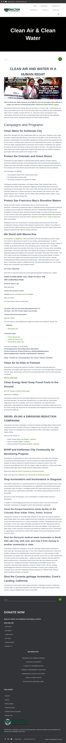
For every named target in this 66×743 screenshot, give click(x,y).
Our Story (8, 626)
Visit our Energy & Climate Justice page (16, 391)
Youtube (6, 2)
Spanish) (27, 441)
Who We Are (44, 6)
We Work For (55, 6)
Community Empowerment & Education (33, 669)
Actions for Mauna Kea (15, 339)
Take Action (56, 10)
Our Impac (8, 630)
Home (35, 6)
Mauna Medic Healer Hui (16, 342)
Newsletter (8, 715)
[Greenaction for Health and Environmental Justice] (12, 10)
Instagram (3, 2)
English (26, 439)
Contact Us (8, 646)
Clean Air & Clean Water (33, 662)
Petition (12, 318)
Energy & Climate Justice (33, 677)
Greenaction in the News (13, 711)
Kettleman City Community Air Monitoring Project (33, 475)
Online (21, 291)
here (9, 273)
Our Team (8, 638)
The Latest (45, 10)
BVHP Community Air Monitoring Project (31, 471)
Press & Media (9, 703)
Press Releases (10, 707)
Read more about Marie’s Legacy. (47, 104)
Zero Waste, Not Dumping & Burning (33, 658)
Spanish (32, 439)
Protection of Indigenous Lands (33, 681)
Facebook (1, 2)
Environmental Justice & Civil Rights (33, 673)
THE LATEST (8, 689)
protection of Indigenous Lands (17, 239)
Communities (33, 10)
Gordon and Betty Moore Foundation (21, 294)
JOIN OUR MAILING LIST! (21, 1)
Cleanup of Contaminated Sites (33, 666)
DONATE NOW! (11, 1)
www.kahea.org (13, 329)
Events (7, 700)
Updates (7, 696)
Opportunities (9, 642)
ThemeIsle (59, 739)
